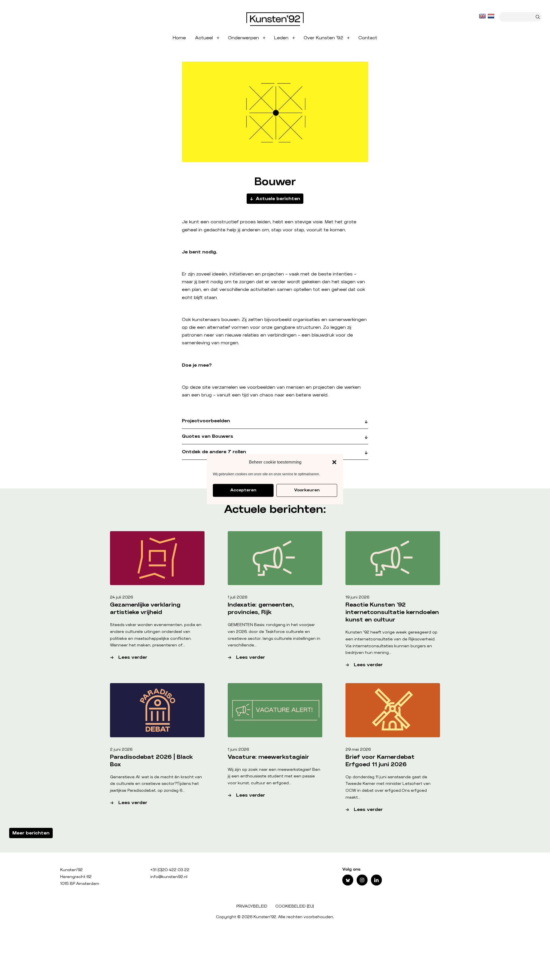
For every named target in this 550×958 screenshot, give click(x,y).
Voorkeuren (306, 490)
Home (179, 38)
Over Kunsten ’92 (323, 38)
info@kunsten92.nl (168, 877)
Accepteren (243, 490)
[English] (483, 16)
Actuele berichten (278, 198)
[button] (334, 462)
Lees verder (147, 658)
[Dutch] (492, 16)
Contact (367, 38)
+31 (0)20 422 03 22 (169, 870)
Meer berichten (31, 833)
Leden (281, 38)
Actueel (204, 38)
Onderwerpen (243, 38)
